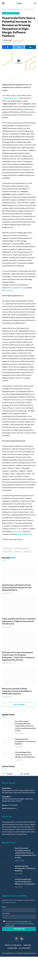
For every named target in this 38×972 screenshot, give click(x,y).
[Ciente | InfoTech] (19, 3)
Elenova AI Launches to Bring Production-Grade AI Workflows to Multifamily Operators (17, 691)
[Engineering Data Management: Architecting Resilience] (7, 741)
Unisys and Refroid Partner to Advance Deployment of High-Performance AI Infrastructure (19, 621)
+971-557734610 (12, 805)
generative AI (7, 551)
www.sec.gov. (9, 290)
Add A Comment (19, 704)
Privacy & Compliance (13, 945)
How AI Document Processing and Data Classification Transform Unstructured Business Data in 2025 (25, 726)
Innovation (17, 551)
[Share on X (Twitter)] (18, 47)
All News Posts (25, 948)
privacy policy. (9, 926)
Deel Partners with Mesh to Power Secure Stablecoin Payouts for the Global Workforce (16, 587)
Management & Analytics (11, 13)
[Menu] (3, 3)
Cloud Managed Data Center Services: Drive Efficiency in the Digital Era (25, 754)
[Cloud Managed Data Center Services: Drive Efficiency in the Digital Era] (7, 755)
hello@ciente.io (11, 808)
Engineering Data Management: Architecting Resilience (25, 741)
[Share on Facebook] (7, 47)
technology (27, 551)
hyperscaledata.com (16, 288)
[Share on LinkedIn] (30, 47)
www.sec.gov (18, 531)
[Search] (35, 3)
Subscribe (27, 945)
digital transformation (22, 548)
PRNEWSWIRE (8, 40)
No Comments (8, 42)
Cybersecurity (7, 548)
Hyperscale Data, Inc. (11, 98)
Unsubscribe (12, 948)
